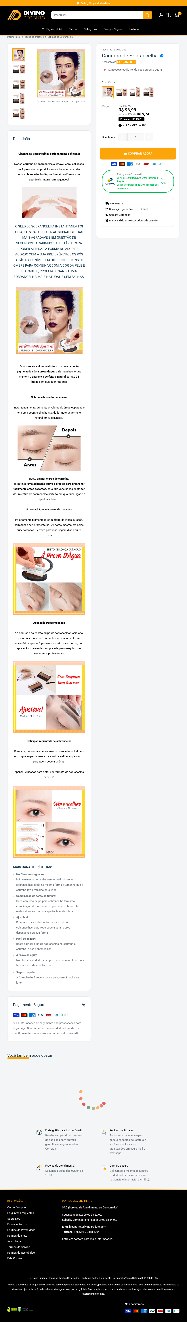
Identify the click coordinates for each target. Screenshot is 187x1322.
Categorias (90, 29)
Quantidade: (109, 137)
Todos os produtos (34, 36)
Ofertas (72, 29)
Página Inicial (54, 29)
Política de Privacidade (21, 1230)
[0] (176, 15)
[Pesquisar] (147, 15)
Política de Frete (17, 1235)
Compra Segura (113, 29)
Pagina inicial (14, 36)
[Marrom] (121, 92)
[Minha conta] (161, 15)
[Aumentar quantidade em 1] (149, 137)
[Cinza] (108, 92)
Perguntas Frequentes (20, 1213)
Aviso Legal (14, 1241)
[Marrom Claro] (135, 92)
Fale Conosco (15, 1258)
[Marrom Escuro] (148, 92)
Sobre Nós (13, 1218)
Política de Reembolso (21, 1252)
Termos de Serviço (18, 1247)
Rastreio (134, 29)
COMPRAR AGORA (140, 153)
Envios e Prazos (17, 1224)
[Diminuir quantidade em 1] (123, 137)
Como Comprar (16, 1207)
